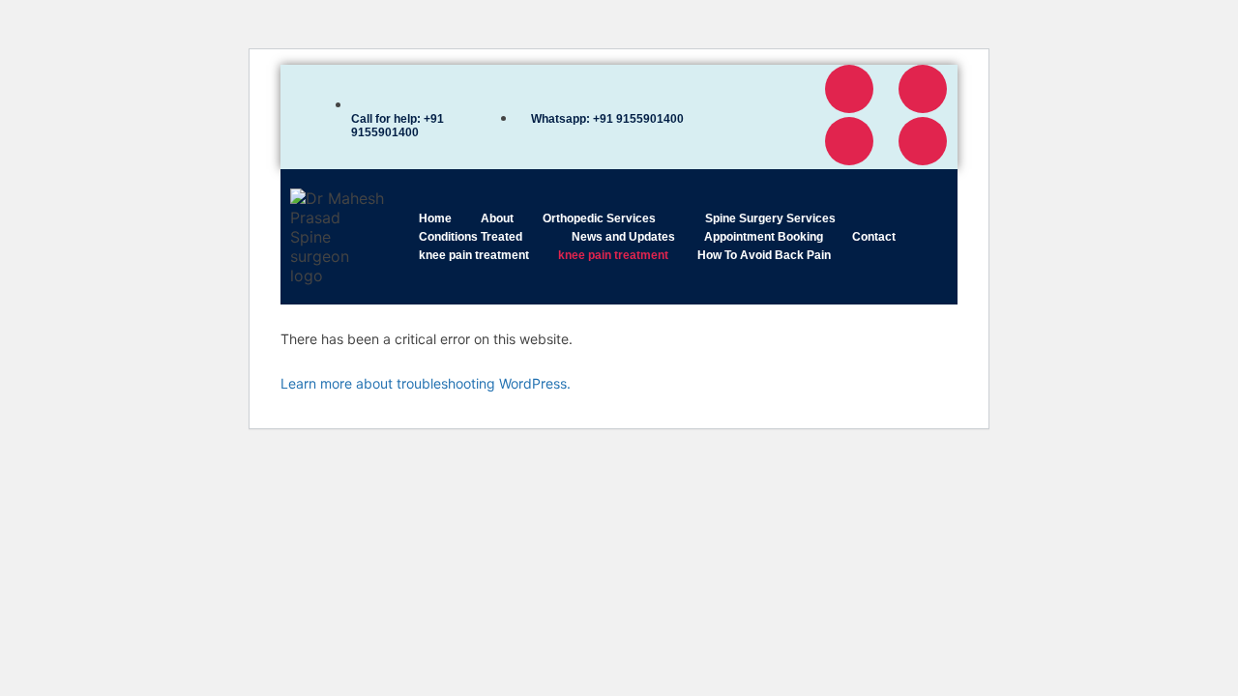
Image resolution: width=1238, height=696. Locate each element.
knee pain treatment (474, 255)
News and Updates (623, 237)
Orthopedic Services (599, 218)
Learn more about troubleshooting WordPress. (425, 383)
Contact (874, 237)
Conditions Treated (470, 237)
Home (435, 218)
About (497, 218)
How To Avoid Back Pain (764, 255)
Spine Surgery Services (770, 218)
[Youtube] (849, 141)
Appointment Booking (763, 237)
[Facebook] (849, 89)
